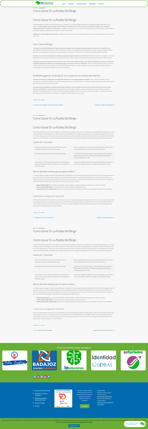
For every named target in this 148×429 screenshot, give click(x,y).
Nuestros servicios (82, 4)
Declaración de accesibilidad (42, 390)
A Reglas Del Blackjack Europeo (105, 217)
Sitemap (37, 406)
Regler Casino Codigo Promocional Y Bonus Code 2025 (49, 105)
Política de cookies (40, 403)
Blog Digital (92, 4)
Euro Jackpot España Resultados (43, 330)
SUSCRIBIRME (85, 406)
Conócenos (71, 4)
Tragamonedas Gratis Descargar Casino (102, 330)
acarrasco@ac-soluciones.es (104, 396)
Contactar (101, 4)
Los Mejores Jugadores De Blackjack (103, 105)
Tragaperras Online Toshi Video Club (44, 217)
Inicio (63, 4)
